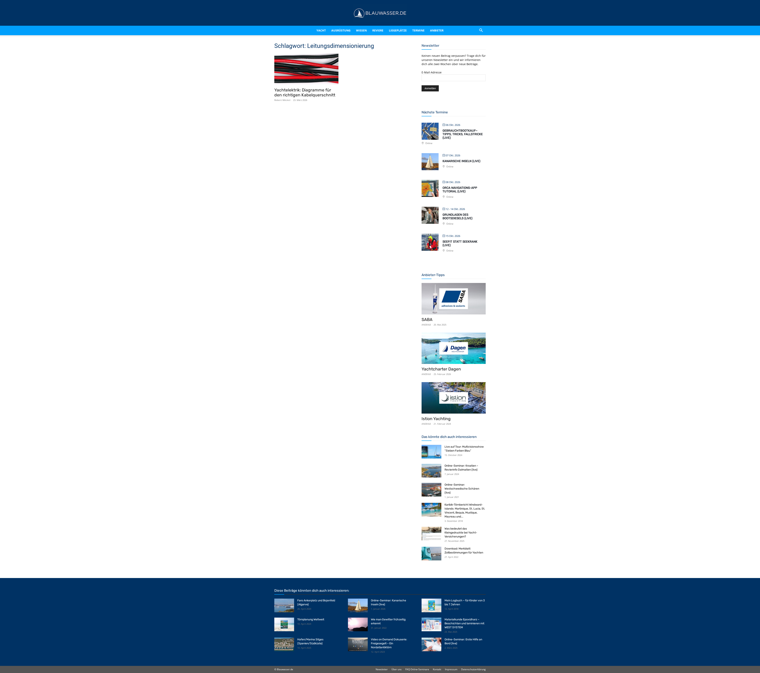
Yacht (312, 30)
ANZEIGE (426, 324)
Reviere (379, 30)
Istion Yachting (436, 418)
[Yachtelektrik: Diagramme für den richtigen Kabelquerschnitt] (306, 69)
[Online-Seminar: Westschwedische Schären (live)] (431, 489)
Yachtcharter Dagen (441, 368)
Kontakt (437, 669)
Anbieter (442, 30)
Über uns (396, 669)
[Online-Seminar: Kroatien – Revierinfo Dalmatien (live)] (431, 470)
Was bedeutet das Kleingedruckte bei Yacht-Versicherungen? (461, 532)
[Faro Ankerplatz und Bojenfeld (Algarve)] (284, 605)
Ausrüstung (336, 30)
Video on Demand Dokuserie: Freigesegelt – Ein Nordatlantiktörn (389, 643)
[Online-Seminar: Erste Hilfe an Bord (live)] (431, 644)
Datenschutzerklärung (473, 669)
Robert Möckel (282, 100)
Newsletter (382, 669)
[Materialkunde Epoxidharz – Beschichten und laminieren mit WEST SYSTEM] (431, 624)
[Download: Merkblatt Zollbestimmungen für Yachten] (431, 553)
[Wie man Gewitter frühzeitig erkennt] (358, 624)
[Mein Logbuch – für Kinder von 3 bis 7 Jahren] (431, 605)
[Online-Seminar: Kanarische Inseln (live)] (358, 605)
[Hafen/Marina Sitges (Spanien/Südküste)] (284, 644)
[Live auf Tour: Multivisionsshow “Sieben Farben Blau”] (431, 451)
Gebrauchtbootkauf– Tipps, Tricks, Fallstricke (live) (463, 134)
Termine (423, 30)
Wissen (359, 30)
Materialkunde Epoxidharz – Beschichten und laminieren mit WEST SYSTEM (464, 623)
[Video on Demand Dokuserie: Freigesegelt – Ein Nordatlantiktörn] (358, 644)
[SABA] (454, 298)
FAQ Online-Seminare (417, 669)
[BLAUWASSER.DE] (380, 13)
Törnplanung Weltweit (310, 619)
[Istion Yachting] (454, 398)
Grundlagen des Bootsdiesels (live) (457, 216)
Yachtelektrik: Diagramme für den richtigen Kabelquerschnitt (304, 92)
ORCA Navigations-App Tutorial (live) (460, 189)
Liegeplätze (403, 30)
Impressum (451, 669)
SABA (427, 319)
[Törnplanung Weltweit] (284, 624)
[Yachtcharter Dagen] (454, 348)
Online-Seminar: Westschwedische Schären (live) (462, 488)
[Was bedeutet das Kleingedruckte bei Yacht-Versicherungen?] (431, 533)
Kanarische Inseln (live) (461, 161)
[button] (481, 30)
